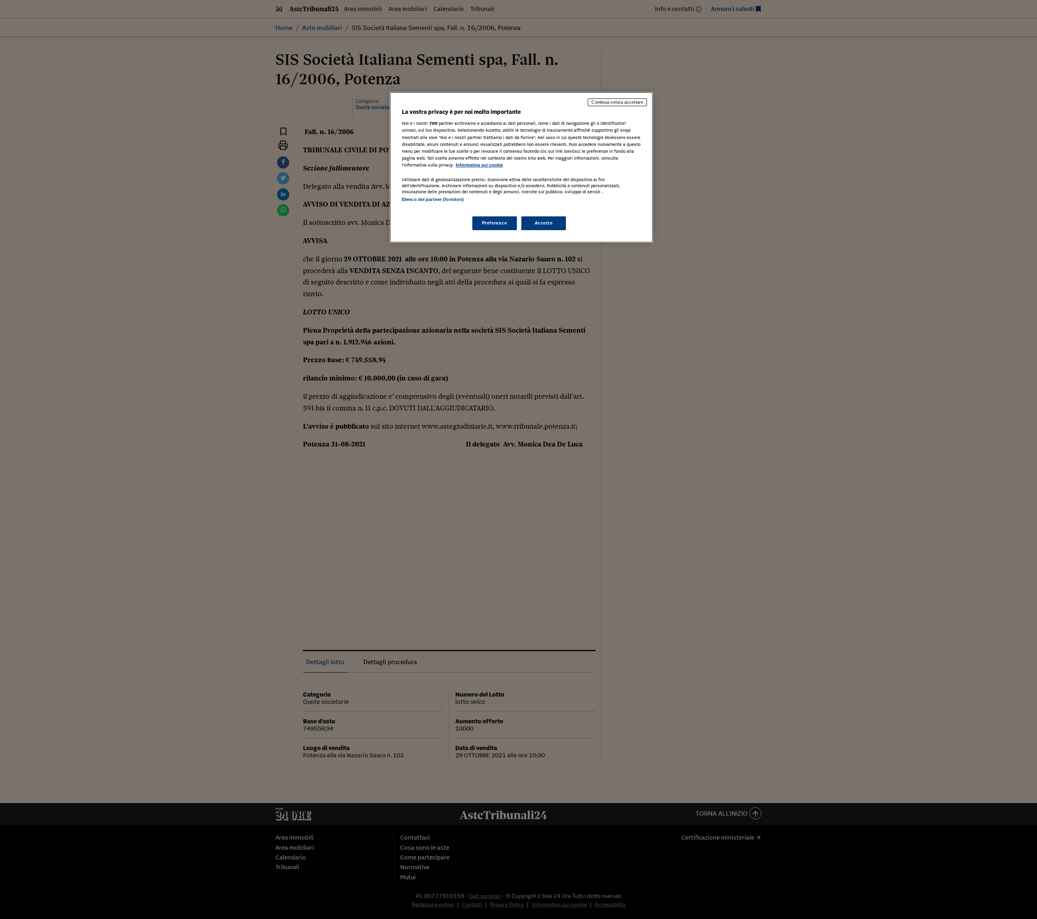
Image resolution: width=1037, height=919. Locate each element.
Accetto (544, 222)
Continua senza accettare (617, 102)
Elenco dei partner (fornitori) (433, 199)
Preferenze (494, 222)
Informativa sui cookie (479, 164)
